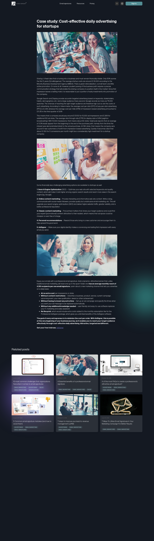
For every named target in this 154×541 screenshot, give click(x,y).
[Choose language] (122, 3)
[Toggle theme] (117, 3)
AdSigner (59, 328)
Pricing (92, 4)
